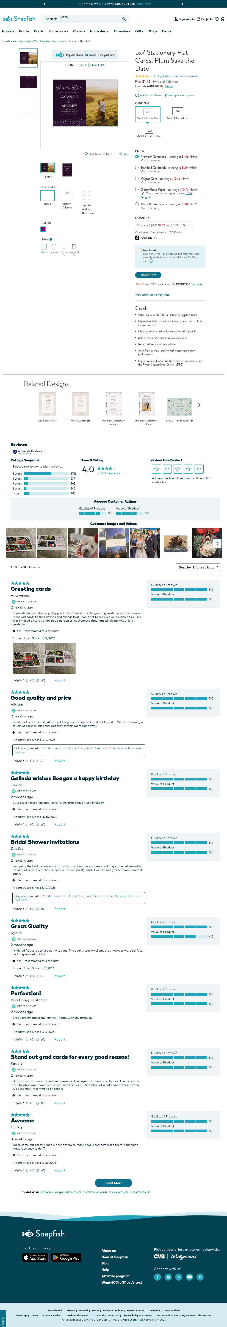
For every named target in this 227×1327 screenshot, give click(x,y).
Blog (105, 1263)
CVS (189, 193)
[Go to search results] (124, 19)
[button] (86, 153)
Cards (6, 41)
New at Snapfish (114, 1257)
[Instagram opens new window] (170, 1275)
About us (108, 1251)
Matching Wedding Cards (49, 41)
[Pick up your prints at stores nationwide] (159, 1256)
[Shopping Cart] (222, 19)
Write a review (186, 76)
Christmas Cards (140, 1192)
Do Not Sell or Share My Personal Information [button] (184, 1315)
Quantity (142, 218)
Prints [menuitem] (24, 31)
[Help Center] (217, 19)
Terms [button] (34, 1315)
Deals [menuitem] (166, 31)
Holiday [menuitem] (8, 31)
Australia (154, 1310)
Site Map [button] (21, 1315)
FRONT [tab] (70, 65)
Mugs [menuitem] (152, 31)
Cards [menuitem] (38, 31)
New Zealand (172, 1310)
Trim (44, 239)
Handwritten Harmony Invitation (113, 422)
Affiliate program (115, 1276)
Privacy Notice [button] (51, 1315)
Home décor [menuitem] (99, 31)
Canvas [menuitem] (79, 31)
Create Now (148, 275)
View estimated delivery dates (152, 294)
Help (105, 1269)
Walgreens (146, 197)
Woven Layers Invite (47, 421)
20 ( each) (165, 225)
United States (136, 1310)
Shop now (146, 4)
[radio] (43, 229)
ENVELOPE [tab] (98, 65)
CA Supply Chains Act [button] (106, 1315)
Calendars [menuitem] (122, 31)
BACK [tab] (83, 65)
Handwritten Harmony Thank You (146, 422)
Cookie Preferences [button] (76, 1315)
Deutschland (55, 1310)
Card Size (142, 103)
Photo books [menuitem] (58, 31)
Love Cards (46, 1192)
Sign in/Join (187, 19)
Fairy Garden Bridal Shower (179, 421)
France (71, 1310)
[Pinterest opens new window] (180, 1275)
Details (169, 86)
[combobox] (85, 19)
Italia (95, 1310)
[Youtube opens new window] (191, 1275)
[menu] (123, 154)
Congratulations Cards (68, 1192)
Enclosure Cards (118, 1192)
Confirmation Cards (95, 1192)
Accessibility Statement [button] (138, 1315)
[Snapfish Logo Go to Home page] (19, 19)
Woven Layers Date (80, 421)
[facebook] (159, 1275)
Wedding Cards (22, 41)
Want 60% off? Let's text (121, 1282)
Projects (207, 19)
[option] (28, 58)
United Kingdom (113, 1310)
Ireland (83, 1310)
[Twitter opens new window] (201, 1275)
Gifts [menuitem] (139, 31)
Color (45, 223)
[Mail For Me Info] (151, 261)
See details (197, 284)
